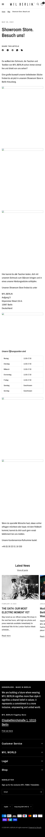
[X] (8, 50)
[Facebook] (3, 50)
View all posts (22, 570)
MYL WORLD (9, 752)
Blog (9, 11)
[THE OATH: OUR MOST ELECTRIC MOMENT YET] (20, 587)
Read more (6, 636)
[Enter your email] (40, 792)
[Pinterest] (13, 50)
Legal (5, 761)
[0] (41, 4)
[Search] (38, 4)
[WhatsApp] (17, 50)
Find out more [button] (7, 731)
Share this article (10, 46)
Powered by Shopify (34, 827)
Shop (5, 770)
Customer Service (12, 743)
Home (3, 11)
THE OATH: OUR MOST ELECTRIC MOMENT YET (16, 610)
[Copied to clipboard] (22, 50)
